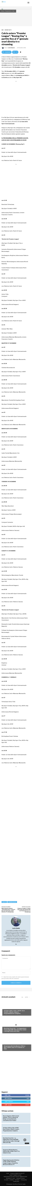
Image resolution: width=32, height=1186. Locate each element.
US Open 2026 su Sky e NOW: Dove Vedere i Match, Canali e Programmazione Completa (14, 1012)
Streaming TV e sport (10, 1178)
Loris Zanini (11, 47)
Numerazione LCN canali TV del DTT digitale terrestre (15, 1176)
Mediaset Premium (20, 1178)
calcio (4, 902)
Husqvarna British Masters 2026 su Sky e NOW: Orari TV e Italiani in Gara (14, 1047)
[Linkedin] (16, 943)
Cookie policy (16, 1181)
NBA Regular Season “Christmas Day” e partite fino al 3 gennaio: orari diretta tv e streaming (8, 910)
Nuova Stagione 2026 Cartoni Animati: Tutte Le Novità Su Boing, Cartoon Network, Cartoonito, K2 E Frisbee (11, 1118)
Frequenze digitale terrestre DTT (17, 1173)
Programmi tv (8, 11)
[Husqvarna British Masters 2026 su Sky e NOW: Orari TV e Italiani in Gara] (16, 1042)
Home (2, 11)
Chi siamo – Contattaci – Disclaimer (11, 1179)
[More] (20, 52)
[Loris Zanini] (3, 48)
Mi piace (27, 1095)
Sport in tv (8, 29)
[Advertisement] (16, 98)
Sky (13, 11)
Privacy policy (24, 1179)
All (22, 997)
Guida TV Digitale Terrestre (15, 1175)
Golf (5, 1043)
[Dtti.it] (11, 3)
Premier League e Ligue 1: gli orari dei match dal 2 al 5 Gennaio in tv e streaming (23, 910)
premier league (12, 902)
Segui (28, 1098)
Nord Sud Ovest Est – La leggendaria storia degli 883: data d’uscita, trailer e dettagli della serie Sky (15, 1030)
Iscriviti (27, 1104)
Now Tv (6, 1007)
